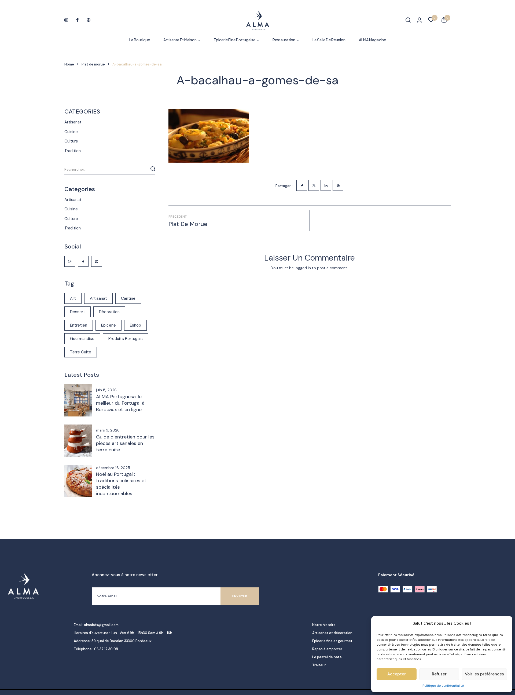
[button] (444, 20)
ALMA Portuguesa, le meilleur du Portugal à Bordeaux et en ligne (120, 403)
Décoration (109, 311)
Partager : (284, 185)
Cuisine (71, 131)
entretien (78, 325)
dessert (77, 311)
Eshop (135, 325)
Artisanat (73, 122)
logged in (303, 267)
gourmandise (82, 338)
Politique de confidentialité (443, 685)
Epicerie (108, 325)
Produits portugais (125, 338)
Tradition (72, 150)
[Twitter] (313, 185)
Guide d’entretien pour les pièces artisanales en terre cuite (125, 443)
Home (69, 64)
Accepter (396, 674)
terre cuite (80, 352)
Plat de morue (93, 64)
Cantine (128, 298)
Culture (71, 141)
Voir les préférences (484, 674)
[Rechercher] (152, 168)
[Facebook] (301, 185)
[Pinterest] (338, 185)
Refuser (439, 674)
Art (73, 298)
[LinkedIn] (326, 185)
